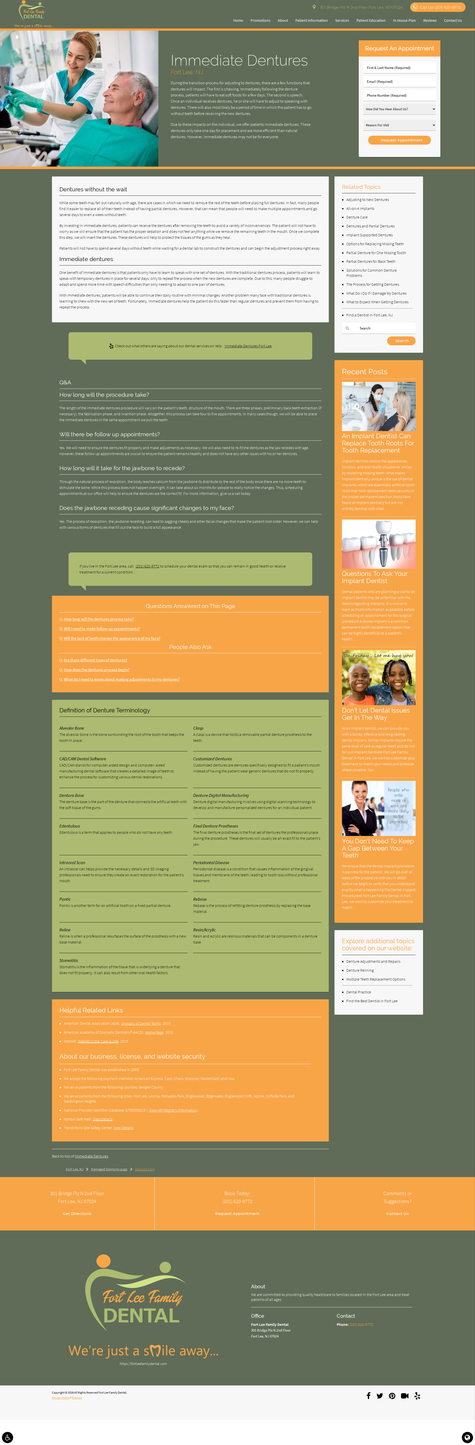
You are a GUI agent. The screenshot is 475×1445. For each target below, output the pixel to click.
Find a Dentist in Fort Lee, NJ (369, 314)
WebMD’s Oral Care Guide (98, 1041)
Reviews (430, 20)
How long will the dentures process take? (99, 619)
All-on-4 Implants (360, 208)
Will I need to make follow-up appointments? (102, 628)
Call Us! (440, 7)
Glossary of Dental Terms (141, 1023)
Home (238, 20)
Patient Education (371, 20)
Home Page (154, 1032)
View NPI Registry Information (173, 1110)
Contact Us (453, 20)
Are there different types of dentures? (95, 660)
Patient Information (311, 20)
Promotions (260, 20)
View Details (102, 1119)
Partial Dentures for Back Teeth (370, 261)
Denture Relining (360, 970)
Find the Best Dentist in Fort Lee (372, 1000)
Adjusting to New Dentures (367, 199)
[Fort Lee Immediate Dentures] (79, 165)
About (283, 20)
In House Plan (404, 20)
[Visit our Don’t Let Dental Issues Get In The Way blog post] (379, 703)
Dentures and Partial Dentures (370, 225)
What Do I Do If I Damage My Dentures (376, 293)
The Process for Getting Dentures (372, 284)
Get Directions (77, 1213)
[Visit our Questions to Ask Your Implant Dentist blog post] (379, 567)
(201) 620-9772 (147, 566)
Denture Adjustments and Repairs (373, 961)
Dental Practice (358, 991)
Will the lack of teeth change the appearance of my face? (112, 638)
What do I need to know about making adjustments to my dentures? (122, 679)
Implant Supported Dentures (369, 234)
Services (342, 20)
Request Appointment (237, 1213)
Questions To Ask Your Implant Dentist (374, 577)
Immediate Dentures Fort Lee (248, 345)
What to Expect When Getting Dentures (377, 301)
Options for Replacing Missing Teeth (375, 243)
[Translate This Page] (467, 1437)
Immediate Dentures (91, 1156)
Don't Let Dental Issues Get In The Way (376, 713)
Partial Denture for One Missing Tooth (376, 252)
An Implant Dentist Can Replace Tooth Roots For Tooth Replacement (378, 443)
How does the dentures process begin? (96, 669)
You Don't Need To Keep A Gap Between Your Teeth (378, 848)
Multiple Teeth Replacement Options (375, 979)
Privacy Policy (60, 1398)
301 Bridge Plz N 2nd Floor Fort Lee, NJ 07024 (360, 7)
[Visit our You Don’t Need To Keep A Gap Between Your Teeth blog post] (379, 834)
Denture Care (357, 217)
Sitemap (77, 1398)
